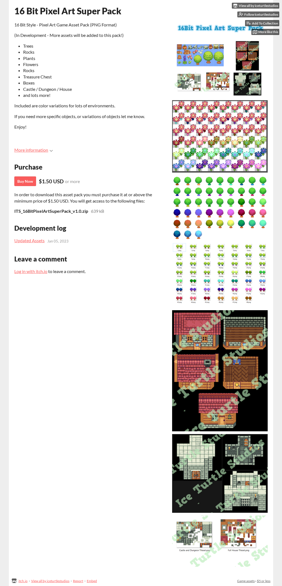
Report (78, 581)
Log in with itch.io (30, 271)
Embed (92, 581)
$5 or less (263, 581)
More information (31, 149)
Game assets (246, 581)
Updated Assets (29, 240)
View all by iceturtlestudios (50, 581)
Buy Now (25, 181)
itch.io (23, 581)
